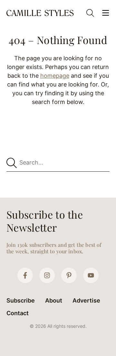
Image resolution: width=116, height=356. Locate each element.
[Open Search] (90, 13)
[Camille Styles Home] (40, 13)
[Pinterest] (69, 275)
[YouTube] (91, 275)
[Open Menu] (105, 13)
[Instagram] (47, 275)
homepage (54, 75)
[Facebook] (25, 275)
